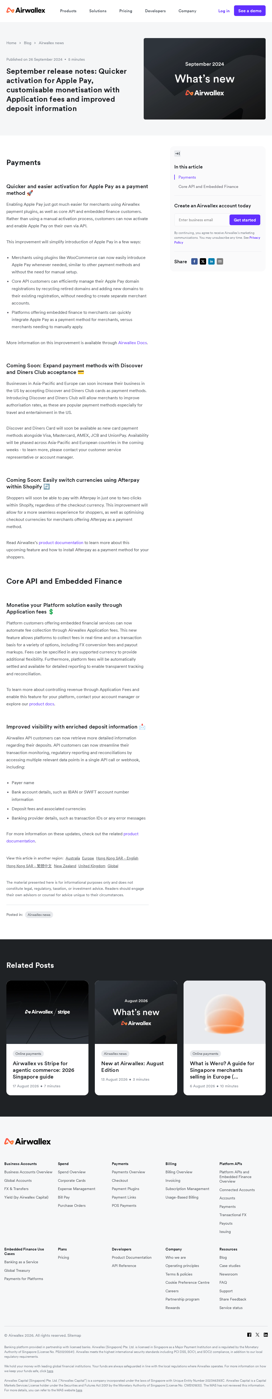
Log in (224, 10)
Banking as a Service (21, 1262)
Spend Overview (72, 1172)
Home (11, 42)
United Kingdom (91, 865)
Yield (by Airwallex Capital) (26, 1197)
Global (113, 865)
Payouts (225, 1223)
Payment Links (124, 1197)
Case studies (229, 1266)
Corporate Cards (72, 1180)
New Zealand (65, 865)
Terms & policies (178, 1274)
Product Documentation (132, 1257)
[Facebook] (249, 1335)
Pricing (125, 10)
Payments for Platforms (23, 1279)
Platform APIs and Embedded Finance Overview (235, 1177)
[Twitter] (258, 1335)
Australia (73, 858)
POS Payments (124, 1205)
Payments (227, 1206)
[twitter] (203, 261)
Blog (27, 42)
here (50, 1371)
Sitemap (74, 1335)
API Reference (124, 1266)
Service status (231, 1308)
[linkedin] (211, 261)
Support (226, 1291)
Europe (88, 858)
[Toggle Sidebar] (177, 153)
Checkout (120, 1180)
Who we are (175, 1257)
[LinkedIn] (266, 1335)
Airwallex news (51, 42)
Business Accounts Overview (28, 1172)
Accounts (227, 1198)
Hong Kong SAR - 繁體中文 (29, 865)
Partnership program (182, 1299)
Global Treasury (17, 1270)
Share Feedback (232, 1299)
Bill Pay (64, 1197)
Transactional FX (232, 1215)
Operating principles (182, 1266)
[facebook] (194, 261)
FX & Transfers (16, 1189)
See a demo (249, 10)
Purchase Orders (72, 1205)
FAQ (223, 1282)
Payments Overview (128, 1172)
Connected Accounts (237, 1190)
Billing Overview (178, 1172)
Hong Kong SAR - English (117, 858)
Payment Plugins (125, 1189)
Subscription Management (187, 1189)
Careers (171, 1291)
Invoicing (172, 1180)
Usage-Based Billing (181, 1197)
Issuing (225, 1231)
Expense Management (76, 1189)
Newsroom (228, 1274)
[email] (220, 261)
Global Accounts (18, 1180)
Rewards (172, 1308)
